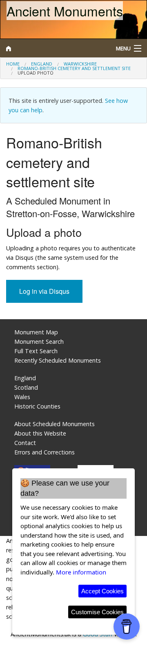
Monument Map (36, 332)
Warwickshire (80, 64)
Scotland (26, 387)
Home (13, 64)
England (41, 64)
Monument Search (39, 341)
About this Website (40, 433)
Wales (22, 397)
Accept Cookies (102, 591)
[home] (55, 48)
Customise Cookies (97, 611)
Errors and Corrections (44, 452)
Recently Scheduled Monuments (57, 360)
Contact (25, 443)
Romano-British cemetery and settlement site (74, 68)
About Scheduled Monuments (54, 424)
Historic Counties (37, 406)
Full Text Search (36, 351)
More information (81, 572)
